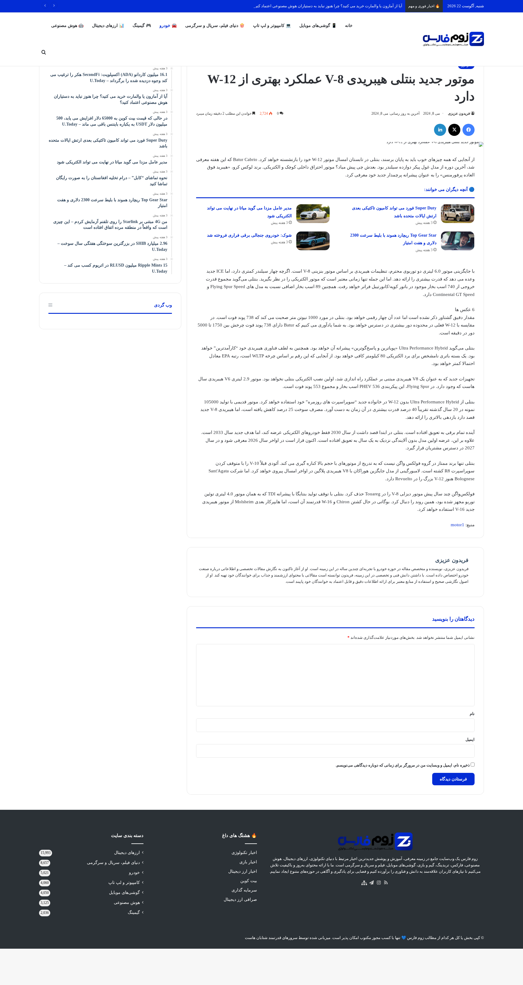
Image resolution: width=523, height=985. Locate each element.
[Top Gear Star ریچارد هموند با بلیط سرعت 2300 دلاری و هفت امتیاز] (457, 240)
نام (472, 713)
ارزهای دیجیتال (127, 852)
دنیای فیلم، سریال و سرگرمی (113, 862)
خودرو (134, 872)
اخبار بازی (248, 862)
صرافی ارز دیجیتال (240, 899)
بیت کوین (248, 880)
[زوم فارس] (453, 39)
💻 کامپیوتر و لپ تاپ (272, 25)
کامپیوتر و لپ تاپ (124, 882)
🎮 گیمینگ (142, 25)
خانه (349, 25)
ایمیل (470, 739)
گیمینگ (134, 912)
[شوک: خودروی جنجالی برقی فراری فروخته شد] (313, 240)
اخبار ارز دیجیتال (242, 871)
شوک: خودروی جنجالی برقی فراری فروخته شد (249, 235)
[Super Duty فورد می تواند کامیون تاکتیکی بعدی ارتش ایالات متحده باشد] (457, 213)
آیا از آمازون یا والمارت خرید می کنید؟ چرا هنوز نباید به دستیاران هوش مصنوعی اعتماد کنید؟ (327, 6)
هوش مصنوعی (127, 902)
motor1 (457, 524)
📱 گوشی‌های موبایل (318, 25)
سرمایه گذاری (244, 890)
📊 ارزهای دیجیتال (108, 25)
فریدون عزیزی (459, 113)
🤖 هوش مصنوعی (67, 25)
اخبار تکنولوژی (244, 852)
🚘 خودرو (168, 25)
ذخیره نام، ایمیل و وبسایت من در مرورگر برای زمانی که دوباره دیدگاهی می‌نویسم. (403, 765)
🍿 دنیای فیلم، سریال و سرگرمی (215, 25)
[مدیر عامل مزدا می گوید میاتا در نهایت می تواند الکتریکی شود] (313, 213)
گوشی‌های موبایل (124, 892)
